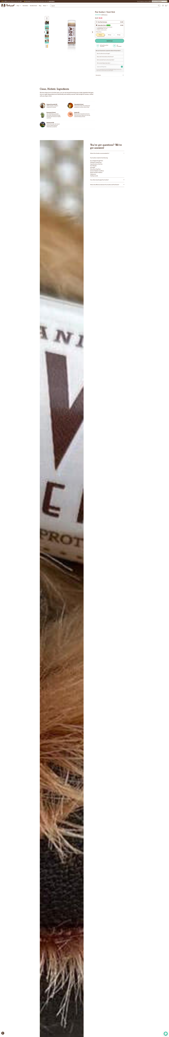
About (44, 5)
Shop (18, 5)
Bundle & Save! (33, 5)
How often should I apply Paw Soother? (99, 180)
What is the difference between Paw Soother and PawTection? (104, 184)
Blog (40, 5)
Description (98, 75)
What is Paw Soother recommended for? (99, 153)
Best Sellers (25, 5)
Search (53, 5)
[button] (109, 15)
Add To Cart (110, 41)
